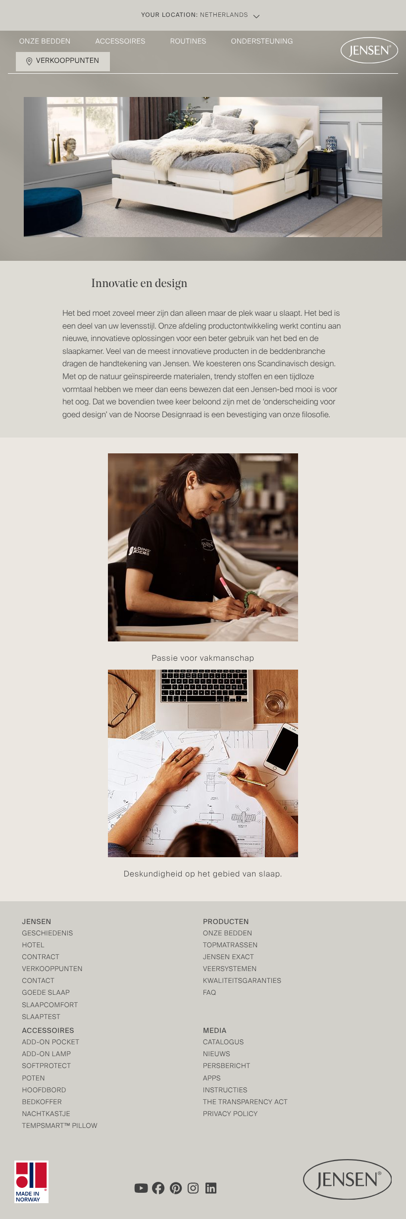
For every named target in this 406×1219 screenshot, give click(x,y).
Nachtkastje (46, 1115)
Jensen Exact (228, 958)
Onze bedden (45, 42)
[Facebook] (158, 1188)
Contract (41, 958)
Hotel (33, 946)
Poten (33, 1079)
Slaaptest (41, 1018)
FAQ (209, 993)
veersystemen (230, 970)
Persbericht (227, 1067)
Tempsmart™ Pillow (60, 1126)
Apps (212, 1079)
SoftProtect (46, 1067)
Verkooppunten (68, 61)
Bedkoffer (42, 1103)
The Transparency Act (245, 1103)
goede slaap (46, 993)
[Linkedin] (211, 1188)
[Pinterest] (176, 1188)
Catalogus (223, 1043)
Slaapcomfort (50, 1006)
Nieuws (216, 1055)
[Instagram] (194, 1188)
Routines (188, 42)
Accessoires (121, 42)
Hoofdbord (44, 1091)
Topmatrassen (230, 946)
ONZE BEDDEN (228, 934)
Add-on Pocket (51, 1043)
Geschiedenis (47, 934)
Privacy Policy (230, 1115)
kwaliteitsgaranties (242, 981)
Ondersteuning (262, 42)
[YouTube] (140, 1188)
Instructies (225, 1091)
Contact (38, 981)
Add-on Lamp (46, 1055)
